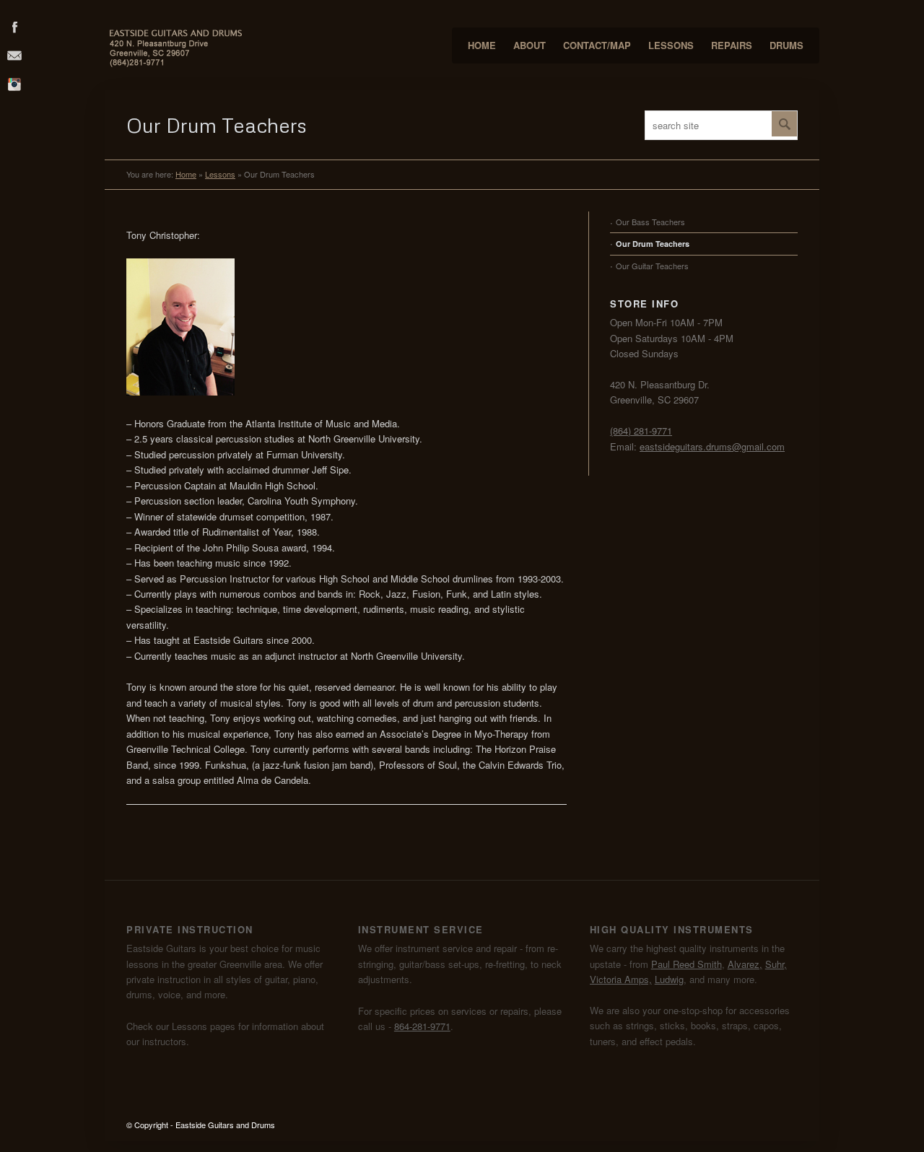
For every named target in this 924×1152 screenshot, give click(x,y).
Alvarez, (745, 964)
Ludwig (669, 979)
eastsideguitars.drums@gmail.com (712, 446)
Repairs (731, 45)
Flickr (14, 83)
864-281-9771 (422, 1026)
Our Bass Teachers (650, 221)
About (529, 45)
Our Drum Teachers (652, 243)
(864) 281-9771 (641, 430)
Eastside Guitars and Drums (225, 1124)
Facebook (14, 26)
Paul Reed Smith (686, 964)
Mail (14, 54)
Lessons (671, 45)
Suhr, (776, 964)
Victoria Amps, (621, 979)
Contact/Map (597, 45)
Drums (786, 45)
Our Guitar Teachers (652, 265)
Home (482, 45)
